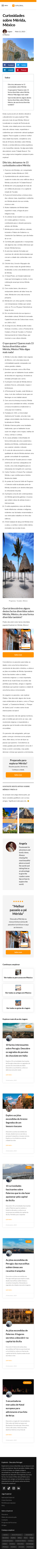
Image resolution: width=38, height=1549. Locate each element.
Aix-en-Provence (16, 1535)
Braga (31, 1538)
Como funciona (7, 1500)
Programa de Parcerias (9, 1522)
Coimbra (30, 1541)
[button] (9, 65)
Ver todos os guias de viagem (18, 1008)
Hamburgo (30, 1547)
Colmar (5, 1544)
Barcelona (5, 1538)
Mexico (6, 35)
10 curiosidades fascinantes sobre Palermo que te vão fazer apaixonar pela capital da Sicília (18, 1193)
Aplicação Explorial (8, 1497)
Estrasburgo (29, 1544)
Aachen (5, 1535)
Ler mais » (9, 1075)
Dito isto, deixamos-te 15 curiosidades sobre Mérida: (17, 85)
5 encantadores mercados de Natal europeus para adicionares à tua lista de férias (16, 1408)
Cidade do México (21, 1541)
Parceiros (5, 1514)
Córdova (12, 1544)
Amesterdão (29, 1535)
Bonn (25, 1538)
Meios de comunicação (9, 1517)
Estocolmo (20, 1544)
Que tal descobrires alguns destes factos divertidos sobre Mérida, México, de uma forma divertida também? (19, 101)
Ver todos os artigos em (18, 993)
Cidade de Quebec (8, 1541)
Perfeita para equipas (9, 1503)
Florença (5, 1547)
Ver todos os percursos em (18, 977)
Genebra (13, 1547)
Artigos (4, 1525)
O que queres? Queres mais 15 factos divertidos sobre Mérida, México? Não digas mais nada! (18, 92)
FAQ (3, 1505)
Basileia (13, 1538)
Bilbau (20, 1538)
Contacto (5, 1520)
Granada (21, 1547)
